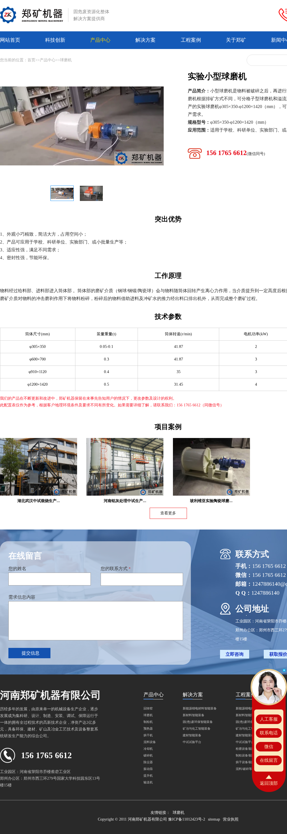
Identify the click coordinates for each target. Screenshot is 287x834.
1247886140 (265, 593)
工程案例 (191, 40)
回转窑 (148, 708)
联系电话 (269, 732)
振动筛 (148, 768)
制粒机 (148, 721)
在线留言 (269, 760)
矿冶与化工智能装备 (196, 728)
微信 (268, 746)
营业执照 (231, 819)
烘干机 (148, 735)
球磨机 (66, 60)
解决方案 (145, 40)
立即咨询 (235, 654)
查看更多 (168, 513)
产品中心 (100, 40)
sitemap (214, 819)
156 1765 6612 (235, 152)
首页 (31, 60)
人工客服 (269, 719)
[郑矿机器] (31, 15)
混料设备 (150, 742)
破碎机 (148, 755)
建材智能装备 (192, 735)
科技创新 (55, 40)
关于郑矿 (236, 40)
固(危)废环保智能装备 (198, 721)
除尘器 (148, 762)
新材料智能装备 (193, 715)
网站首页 (10, 40)
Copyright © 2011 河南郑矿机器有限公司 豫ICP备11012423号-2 (151, 819)
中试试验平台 (192, 742)
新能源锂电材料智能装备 (200, 708)
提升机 (148, 775)
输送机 (148, 782)
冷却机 (148, 748)
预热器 (148, 728)
